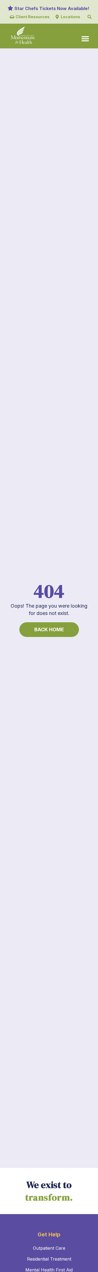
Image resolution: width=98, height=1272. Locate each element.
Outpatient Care (49, 1248)
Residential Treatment (49, 1259)
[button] (89, 17)
